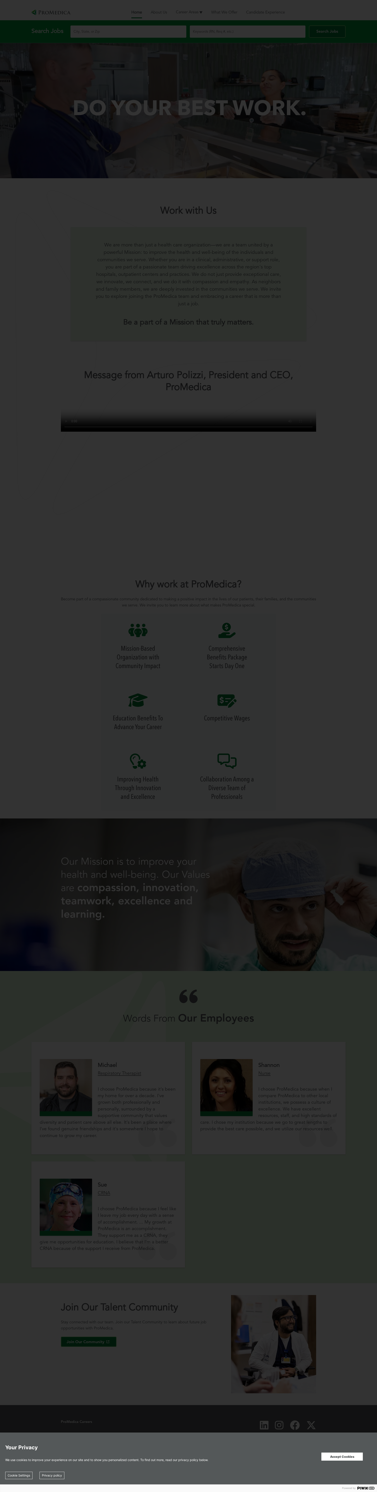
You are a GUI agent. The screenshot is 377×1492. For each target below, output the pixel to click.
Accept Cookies (342, 1456)
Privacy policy (52, 1475)
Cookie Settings (19, 1475)
